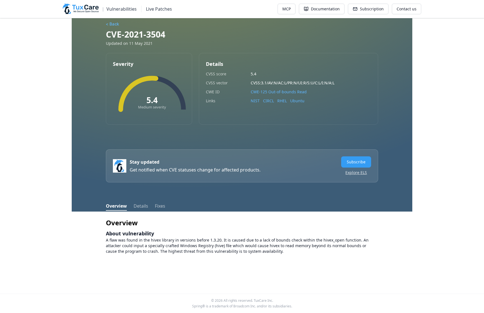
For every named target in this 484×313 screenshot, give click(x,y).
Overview (116, 206)
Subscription (372, 8)
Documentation (325, 8)
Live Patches (159, 9)
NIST (255, 100)
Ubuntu (297, 100)
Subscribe (356, 161)
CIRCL (268, 100)
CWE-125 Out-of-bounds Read (279, 91)
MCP (286, 8)
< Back (112, 24)
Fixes (160, 206)
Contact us (406, 8)
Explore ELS (356, 172)
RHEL (282, 100)
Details (141, 206)
